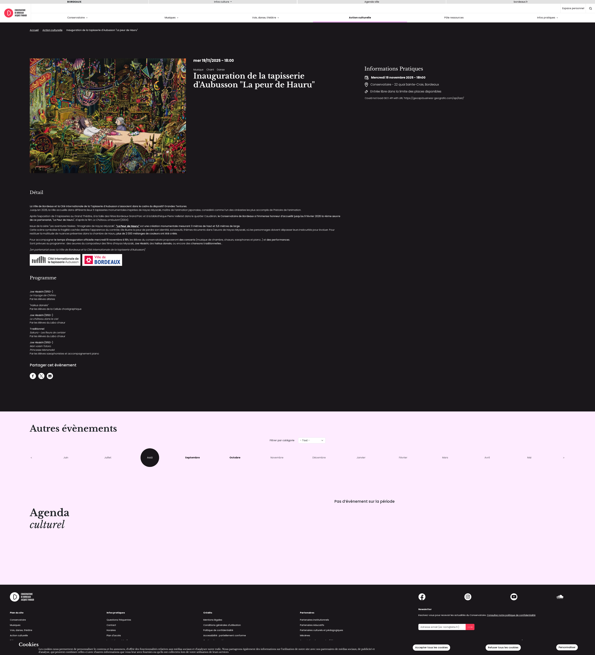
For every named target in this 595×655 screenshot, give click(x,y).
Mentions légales (212, 619)
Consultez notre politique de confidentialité (511, 615)
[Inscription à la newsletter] (470, 627)
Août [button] (150, 457)
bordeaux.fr (521, 2)
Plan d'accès (114, 635)
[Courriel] (50, 375)
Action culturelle (360, 17)
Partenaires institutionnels (314, 619)
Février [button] (403, 457)
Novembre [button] (276, 457)
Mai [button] (529, 457)
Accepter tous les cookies (431, 647)
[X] (41, 375)
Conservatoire (78, 17)
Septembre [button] (192, 457)
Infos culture (222, 2)
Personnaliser (567, 647)
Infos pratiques (548, 17)
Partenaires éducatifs (312, 625)
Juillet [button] (107, 457)
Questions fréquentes (119, 619)
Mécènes (305, 635)
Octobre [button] (234, 457)
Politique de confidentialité (218, 630)
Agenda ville (371, 2)
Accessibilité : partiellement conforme (224, 635)
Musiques (172, 17)
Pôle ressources (454, 17)
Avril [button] (487, 457)
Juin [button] (65, 457)
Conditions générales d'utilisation (222, 625)
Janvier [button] (361, 457)
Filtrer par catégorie (282, 440)
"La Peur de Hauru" (127, 226)
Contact (111, 625)
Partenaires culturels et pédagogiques (321, 630)
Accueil (34, 30)
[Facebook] (33, 375)
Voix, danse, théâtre (266, 17)
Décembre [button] (319, 457)
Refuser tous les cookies (503, 647)
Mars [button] (445, 457)
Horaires (111, 630)
